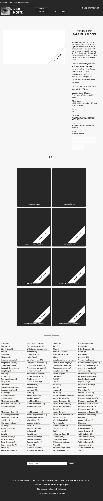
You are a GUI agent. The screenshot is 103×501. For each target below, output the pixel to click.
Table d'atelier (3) (85, 434)
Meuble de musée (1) (35, 412)
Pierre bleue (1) (58, 423)
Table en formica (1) (86, 442)
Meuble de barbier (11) (10, 401)
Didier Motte (41, 10)
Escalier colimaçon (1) (9, 379)
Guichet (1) (5, 385)
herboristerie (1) (33, 385)
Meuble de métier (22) (9, 412)
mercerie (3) (5, 393)
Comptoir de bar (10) (35, 360)
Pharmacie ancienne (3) (10, 423)
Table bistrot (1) (33, 434)
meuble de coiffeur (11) (10, 407)
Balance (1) (5, 346)
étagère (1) (5, 382)
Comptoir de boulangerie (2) (89, 363)
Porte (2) (30, 426)
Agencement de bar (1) (35, 343)
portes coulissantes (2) (35, 428)
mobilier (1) (5, 420)
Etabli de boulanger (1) (86, 379)
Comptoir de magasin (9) (62, 365)
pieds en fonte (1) (33, 423)
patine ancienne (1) (85, 420)
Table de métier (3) (8, 442)
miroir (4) (81, 418)
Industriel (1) (57, 385)
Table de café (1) (59, 437)
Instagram (62, 489)
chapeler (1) (82, 354)
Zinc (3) (81, 450)
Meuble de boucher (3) (61, 401)
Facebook (53, 489)
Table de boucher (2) (34, 437)
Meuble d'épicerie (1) (61, 398)
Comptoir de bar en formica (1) (64, 360)
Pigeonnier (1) (83, 423)
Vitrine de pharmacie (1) (36, 450)
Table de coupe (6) (8, 439)
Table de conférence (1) (87, 437)
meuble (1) (57, 393)
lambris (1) (82, 387)
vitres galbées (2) (85, 445)
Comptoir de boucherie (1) (37, 363)
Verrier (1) (56, 445)
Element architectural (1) (87, 374)
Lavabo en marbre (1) (9, 390)
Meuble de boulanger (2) (10, 404)
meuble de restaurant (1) (87, 415)
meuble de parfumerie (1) (88, 412)
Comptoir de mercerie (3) (88, 365)
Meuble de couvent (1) (35, 407)
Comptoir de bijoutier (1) (87, 360)
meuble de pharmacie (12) (37, 415)
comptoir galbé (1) (8, 371)
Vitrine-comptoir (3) (60, 450)
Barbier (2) (82, 346)
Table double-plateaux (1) (62, 442)
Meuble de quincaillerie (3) (63, 415)
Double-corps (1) (59, 374)
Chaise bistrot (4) (33, 354)
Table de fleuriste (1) (86, 439)
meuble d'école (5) (8, 398)
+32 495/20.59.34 (91, 8)
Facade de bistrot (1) (35, 382)
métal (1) (30, 393)
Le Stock (53, 11)
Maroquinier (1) (84, 390)
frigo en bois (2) (84, 382)
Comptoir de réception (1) (62, 368)
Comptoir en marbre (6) (87, 368)
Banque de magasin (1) (35, 346)
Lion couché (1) (32, 390)
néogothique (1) (33, 420)
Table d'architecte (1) (61, 434)
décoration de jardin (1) (36, 374)
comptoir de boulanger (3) (62, 363)
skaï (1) (55, 431)
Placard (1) (5, 426)
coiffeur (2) (57, 357)
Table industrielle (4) (9, 445)
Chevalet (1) (6, 357)
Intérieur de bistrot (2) (86, 385)
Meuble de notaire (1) (61, 412)
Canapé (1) (5, 354)
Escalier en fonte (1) (34, 379)
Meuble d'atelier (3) (85, 396)
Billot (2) (56, 349)
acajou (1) (5, 343)
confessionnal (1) (84, 371)
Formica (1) (57, 382)
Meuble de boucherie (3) (87, 401)
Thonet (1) (31, 445)
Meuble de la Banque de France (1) (62, 408)
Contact (63, 11)
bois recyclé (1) (32, 352)
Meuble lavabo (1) (59, 418)
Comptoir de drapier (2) (36, 365)
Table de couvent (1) (34, 439)
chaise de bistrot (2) (60, 354)
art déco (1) (57, 343)
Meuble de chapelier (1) (36, 404)
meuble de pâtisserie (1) (10, 415)
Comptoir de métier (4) (10, 368)
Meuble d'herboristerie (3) (88, 398)
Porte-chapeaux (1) (85, 426)
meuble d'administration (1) (63, 396)
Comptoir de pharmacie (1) (37, 368)
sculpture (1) (31, 431)
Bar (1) (55, 346)
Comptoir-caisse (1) (60, 371)
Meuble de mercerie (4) (87, 409)
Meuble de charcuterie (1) (62, 404)
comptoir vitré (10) (34, 371)
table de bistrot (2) (8, 437)
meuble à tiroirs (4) (8, 396)
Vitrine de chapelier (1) (35, 448)
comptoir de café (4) (8, 365)
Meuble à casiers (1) (86, 393)
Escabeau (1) (57, 376)
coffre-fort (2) (32, 357)
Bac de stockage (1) (85, 343)
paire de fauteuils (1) (60, 420)
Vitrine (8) (5, 448)
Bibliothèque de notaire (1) (37, 349)
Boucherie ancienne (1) (61, 352)
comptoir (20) (83, 357)
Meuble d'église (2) (34, 398)
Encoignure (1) (6, 376)
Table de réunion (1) (34, 442)
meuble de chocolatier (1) (88, 404)
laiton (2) (56, 387)
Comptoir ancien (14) (9, 360)
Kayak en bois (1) (33, 387)
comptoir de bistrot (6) (9, 363)
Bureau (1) (82, 352)
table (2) (4, 434)
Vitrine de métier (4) (86, 448)
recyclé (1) (5, 431)
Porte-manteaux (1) (8, 428)
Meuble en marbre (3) (9, 418)
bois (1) (4, 352)
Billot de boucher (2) (86, 349)
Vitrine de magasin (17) (62, 448)
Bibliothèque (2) (7, 349)
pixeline (62, 494)
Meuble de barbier (79, 126)
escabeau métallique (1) (87, 376)
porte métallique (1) (60, 426)
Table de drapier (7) (60, 439)
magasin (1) (57, 390)
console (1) (5, 374)
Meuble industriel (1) (35, 418)
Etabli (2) (56, 379)
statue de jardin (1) (85, 431)
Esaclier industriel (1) (35, 376)
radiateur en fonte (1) (61, 428)
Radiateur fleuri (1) (85, 428)
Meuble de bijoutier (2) (35, 401)
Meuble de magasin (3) (87, 407)
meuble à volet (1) (34, 396)
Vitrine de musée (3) (9, 450)
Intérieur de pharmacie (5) (11, 387)
